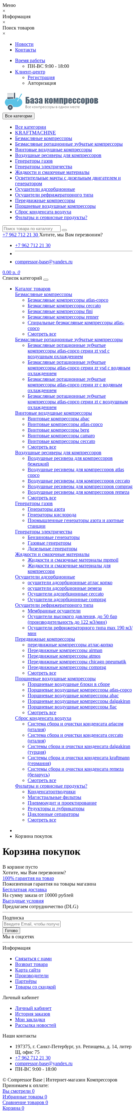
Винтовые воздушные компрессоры (53, 149)
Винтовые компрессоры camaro (61, 435)
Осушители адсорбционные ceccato (66, 593)
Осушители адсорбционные (45, 189)
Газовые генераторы (49, 543)
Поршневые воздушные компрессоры (55, 206)
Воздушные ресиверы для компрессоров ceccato (79, 480)
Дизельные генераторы (52, 548)
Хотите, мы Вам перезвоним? (71, 234)
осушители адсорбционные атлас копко (70, 582)
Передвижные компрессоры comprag (67, 667)
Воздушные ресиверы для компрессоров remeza (78, 492)
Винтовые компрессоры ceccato (61, 441)
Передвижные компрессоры (45, 200)
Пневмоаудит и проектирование (62, 803)
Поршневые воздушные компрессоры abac (73, 695)
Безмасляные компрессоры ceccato (64, 305)
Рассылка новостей (35, 1025)
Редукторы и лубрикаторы (56, 808)
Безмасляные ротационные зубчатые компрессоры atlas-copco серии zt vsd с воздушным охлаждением (69, 350)
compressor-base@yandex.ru (44, 261)
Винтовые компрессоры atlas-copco (65, 424)
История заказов (32, 1013)
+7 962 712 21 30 (33, 245)
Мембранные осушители (54, 610)
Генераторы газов (34, 161)
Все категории (30, 127)
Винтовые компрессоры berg (58, 430)
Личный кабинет (33, 1008)
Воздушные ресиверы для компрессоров (58, 155)
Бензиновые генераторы (54, 537)
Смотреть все (42, 334)
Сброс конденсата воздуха (43, 211)
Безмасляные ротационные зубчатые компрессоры (69, 144)
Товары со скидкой (35, 986)
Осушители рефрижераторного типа (54, 194)
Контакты (25, 49)
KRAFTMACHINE (35, 132)
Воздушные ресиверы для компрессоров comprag (80, 486)
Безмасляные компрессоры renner (63, 317)
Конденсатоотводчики (52, 791)
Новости (24, 44)
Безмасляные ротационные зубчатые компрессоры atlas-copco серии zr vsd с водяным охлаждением (79, 367)
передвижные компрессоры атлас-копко (70, 644)
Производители (32, 975)
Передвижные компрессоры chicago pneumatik (77, 661)
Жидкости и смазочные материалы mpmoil (73, 560)
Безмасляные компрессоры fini (60, 311)
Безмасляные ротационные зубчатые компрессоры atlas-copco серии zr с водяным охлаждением (75, 384)
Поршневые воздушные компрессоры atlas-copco (80, 690)
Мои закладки (30, 1019)
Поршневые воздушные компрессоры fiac (72, 706)
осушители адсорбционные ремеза (65, 588)
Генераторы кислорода (52, 514)
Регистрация (41, 77)
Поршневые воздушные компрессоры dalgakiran (79, 701)
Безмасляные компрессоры (43, 138)
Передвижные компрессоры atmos (64, 656)
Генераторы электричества (43, 166)
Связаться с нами (33, 958)
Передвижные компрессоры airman (65, 650)
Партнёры (26, 981)
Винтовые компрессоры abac (58, 418)
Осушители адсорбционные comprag (67, 599)
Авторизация (42, 83)
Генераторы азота (46, 509)
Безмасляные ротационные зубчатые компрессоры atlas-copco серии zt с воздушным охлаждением (78, 401)
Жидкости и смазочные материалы (52, 172)
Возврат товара (31, 964)
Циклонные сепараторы (53, 814)
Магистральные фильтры (54, 797)
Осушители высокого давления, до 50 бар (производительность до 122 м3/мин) (72, 619)
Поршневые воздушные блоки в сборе (69, 684)
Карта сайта (27, 970)
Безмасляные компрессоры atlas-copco (68, 300)
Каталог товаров (33, 288)
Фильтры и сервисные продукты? (51, 217)
